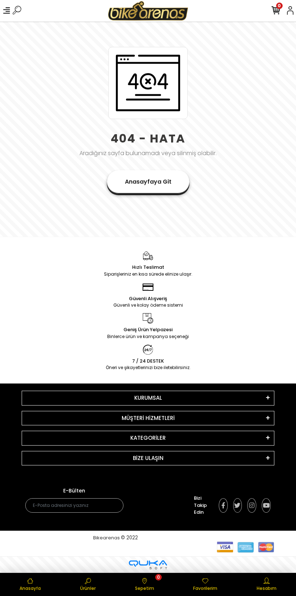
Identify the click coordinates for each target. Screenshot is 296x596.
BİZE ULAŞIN (148, 458)
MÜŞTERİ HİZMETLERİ (148, 418)
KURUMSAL (148, 398)
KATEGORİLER (148, 438)
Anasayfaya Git (148, 182)
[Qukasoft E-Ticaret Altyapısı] (148, 564)
